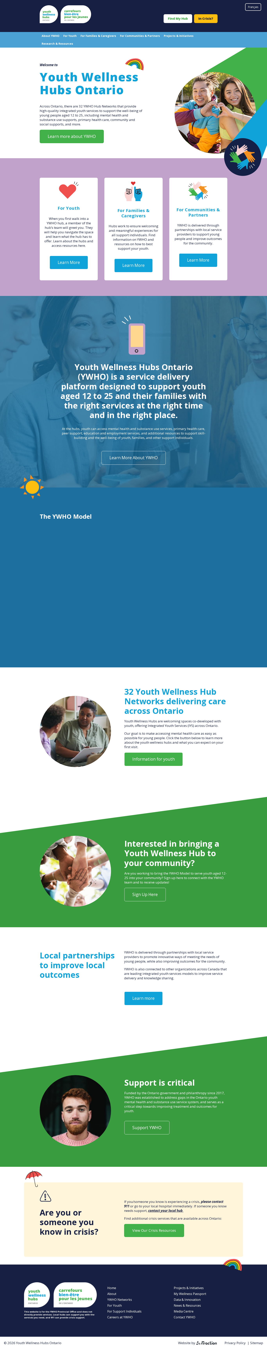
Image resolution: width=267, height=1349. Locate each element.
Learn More (69, 262)
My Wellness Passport (190, 1294)
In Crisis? (205, 18)
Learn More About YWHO (133, 457)
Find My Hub (178, 18)
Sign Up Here (145, 894)
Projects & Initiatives (179, 36)
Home (111, 1288)
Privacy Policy (235, 1343)
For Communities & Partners (140, 36)
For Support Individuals (124, 1311)
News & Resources (187, 1305)
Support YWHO (146, 1127)
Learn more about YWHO (72, 136)
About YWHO (50, 36)
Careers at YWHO (120, 1317)
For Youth (70, 36)
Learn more (143, 998)
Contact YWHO (184, 1317)
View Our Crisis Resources (154, 1230)
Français (253, 7)
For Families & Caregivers (98, 36)
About (111, 1294)
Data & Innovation (187, 1299)
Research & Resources (57, 43)
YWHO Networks (119, 1299)
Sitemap (256, 1343)
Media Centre (184, 1311)
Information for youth (153, 759)
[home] (65, 22)
